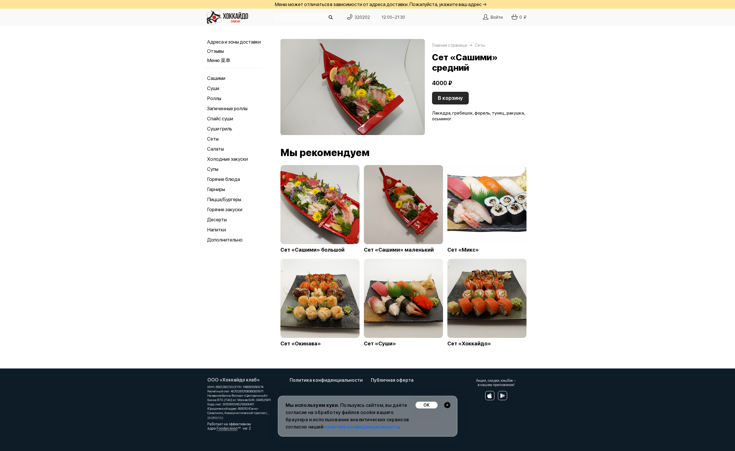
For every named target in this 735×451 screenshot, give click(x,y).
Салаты (215, 149)
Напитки (216, 230)
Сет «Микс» (463, 250)
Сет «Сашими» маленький (399, 250)
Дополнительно (225, 240)
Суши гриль (219, 129)
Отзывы (215, 51)
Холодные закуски (227, 159)
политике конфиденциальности (361, 427)
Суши (213, 88)
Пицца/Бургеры (224, 199)
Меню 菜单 (218, 60)
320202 (362, 17)
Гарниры (216, 189)
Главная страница (449, 45)
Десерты (217, 219)
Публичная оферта (392, 380)
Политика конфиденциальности (326, 380)
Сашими (216, 78)
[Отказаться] (447, 405)
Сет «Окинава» (300, 344)
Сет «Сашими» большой (312, 250)
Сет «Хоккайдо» (469, 344)
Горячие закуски (224, 209)
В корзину (450, 98)
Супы (212, 169)
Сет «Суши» (380, 344)
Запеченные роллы (227, 108)
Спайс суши (220, 118)
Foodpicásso (227, 428)
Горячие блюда (223, 179)
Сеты (213, 139)
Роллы (214, 98)
